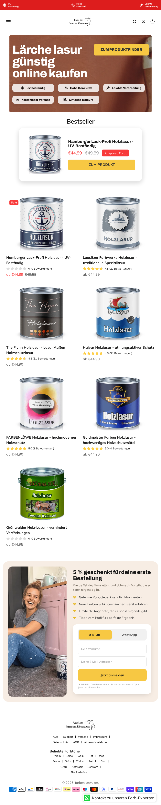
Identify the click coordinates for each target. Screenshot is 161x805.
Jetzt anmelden (112, 675)
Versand (83, 736)
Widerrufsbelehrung (96, 742)
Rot (91, 755)
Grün (68, 761)
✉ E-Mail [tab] (95, 635)
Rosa (101, 755)
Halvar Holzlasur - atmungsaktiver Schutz (118, 347)
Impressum (100, 736)
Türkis (80, 761)
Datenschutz (60, 742)
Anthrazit (77, 766)
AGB (76, 742)
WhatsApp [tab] (129, 635)
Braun (56, 761)
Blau (103, 761)
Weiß (57, 755)
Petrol (92, 761)
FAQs (54, 736)
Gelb (81, 755)
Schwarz (93, 766)
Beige (69, 755)
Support (68, 736)
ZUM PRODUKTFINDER (121, 50)
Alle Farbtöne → (80, 772)
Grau (63, 766)
